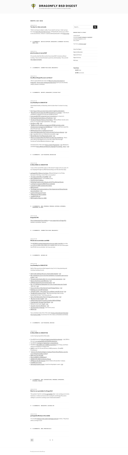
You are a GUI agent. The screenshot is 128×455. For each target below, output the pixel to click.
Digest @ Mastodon (78, 52)
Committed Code (46, 67)
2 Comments (36, 67)
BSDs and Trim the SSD (37, 355)
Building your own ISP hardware (39, 289)
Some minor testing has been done (46, 82)
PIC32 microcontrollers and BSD (39, 240)
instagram (84, 37)
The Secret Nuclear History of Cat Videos (42, 120)
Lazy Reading (45, 154)
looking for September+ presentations (47, 343)
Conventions (48, 379)
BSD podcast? (34, 187)
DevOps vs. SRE (35, 123)
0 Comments (36, 41)
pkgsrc (40, 380)
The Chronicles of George (37, 307)
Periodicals (47, 428)
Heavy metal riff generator (52, 144)
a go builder (49, 394)
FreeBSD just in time (36, 362)
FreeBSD (46, 206)
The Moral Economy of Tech (38, 293)
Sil (31, 134)
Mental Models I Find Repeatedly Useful (41, 136)
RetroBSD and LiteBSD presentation (46, 344)
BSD (42, 206)
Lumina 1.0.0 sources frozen (38, 192)
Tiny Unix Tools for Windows (38, 305)
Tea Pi (43, 304)
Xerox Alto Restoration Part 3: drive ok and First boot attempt (47, 132)
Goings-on (44, 255)
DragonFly (54, 41)
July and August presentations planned (51, 339)
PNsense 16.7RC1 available (38, 194)
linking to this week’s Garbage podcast (47, 418)
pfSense (35, 380)
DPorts (43, 92)
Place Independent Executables (39, 220)
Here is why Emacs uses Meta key (40, 281)
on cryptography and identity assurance (46, 341)
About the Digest (77, 49)
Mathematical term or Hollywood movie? (42, 130)
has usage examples (36, 59)
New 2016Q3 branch (36, 178)
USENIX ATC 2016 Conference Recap (41, 359)
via (54, 118)
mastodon (89, 37)
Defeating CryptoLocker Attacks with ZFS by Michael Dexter (47, 182)
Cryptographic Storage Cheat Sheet (40, 302)
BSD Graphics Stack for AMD (38, 198)
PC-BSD (41, 207)
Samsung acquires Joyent (38, 364)
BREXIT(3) (33, 309)
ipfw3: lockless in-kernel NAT (38, 53)
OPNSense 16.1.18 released (38, 361)
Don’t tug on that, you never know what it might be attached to (47, 111)
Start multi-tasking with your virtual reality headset (44, 273)
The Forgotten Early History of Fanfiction (42, 118)
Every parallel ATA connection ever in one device (44, 116)
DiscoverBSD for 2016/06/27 (39, 357)
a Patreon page (82, 43)
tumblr (79, 37)
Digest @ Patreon (77, 54)
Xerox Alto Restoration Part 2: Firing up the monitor (44, 297)
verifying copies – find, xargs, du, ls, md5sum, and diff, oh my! (47, 291)
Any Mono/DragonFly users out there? (41, 77)
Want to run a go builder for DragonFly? (41, 391)
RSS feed (75, 60)
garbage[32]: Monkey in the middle (40, 415)
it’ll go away (66, 33)
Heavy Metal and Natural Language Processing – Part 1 (51, 146)
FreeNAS (52, 206)
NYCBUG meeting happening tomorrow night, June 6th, (48, 243)
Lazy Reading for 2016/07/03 (38, 265)
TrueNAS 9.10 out (35, 196)
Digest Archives (77, 57)
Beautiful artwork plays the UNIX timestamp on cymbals (46, 112)
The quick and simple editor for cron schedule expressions (46, 279)
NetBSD (57, 206)
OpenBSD (62, 206)
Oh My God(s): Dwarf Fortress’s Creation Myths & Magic (46, 300)
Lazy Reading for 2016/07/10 (38, 102)
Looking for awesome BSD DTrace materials (43, 184)
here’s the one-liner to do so (42, 31)
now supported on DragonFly (58, 220)
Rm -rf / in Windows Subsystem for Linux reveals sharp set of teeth (49, 284)
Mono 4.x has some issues (56, 80)
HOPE (32, 348)
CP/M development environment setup (41, 282)
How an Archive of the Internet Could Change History (45, 288)
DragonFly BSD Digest (58, 6)
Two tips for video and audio (38, 27)
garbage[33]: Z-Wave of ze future (40, 173)
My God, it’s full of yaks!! (37, 298)
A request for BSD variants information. (41, 185)
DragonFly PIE (34, 217)
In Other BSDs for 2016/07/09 (39, 165)
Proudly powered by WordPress (37, 451)
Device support (46, 41)
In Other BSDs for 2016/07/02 (39, 333)
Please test (57, 92)
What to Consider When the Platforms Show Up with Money (47, 137)
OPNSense (35, 207)
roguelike (53, 154)
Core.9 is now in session (37, 180)
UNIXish (52, 322)
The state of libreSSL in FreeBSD (39, 176)
